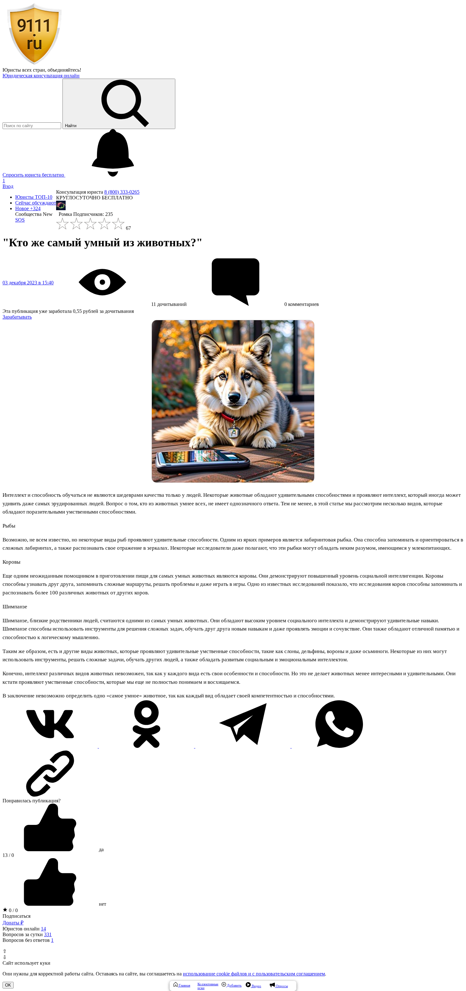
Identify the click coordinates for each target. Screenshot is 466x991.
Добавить (234, 985)
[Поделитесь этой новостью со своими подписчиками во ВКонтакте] (51, 746)
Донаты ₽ (13, 922)
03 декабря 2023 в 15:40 (28, 282)
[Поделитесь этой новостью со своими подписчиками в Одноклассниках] (147, 746)
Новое (28, 208)
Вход (8, 186)
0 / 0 (13, 910)
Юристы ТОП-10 (33, 197)
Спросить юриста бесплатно (34, 175)
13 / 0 (8, 855)
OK (8, 985)
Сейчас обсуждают (35, 202)
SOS (20, 220)
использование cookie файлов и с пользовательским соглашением (254, 973)
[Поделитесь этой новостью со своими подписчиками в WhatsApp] (339, 746)
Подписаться (16, 916)
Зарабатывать (17, 317)
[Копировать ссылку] (233, 773)
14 (43, 928)
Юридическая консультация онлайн (41, 75)
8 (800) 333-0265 (121, 192)
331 (48, 934)
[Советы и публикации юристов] (34, 64)
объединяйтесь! (64, 70)
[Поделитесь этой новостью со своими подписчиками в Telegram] (243, 746)
